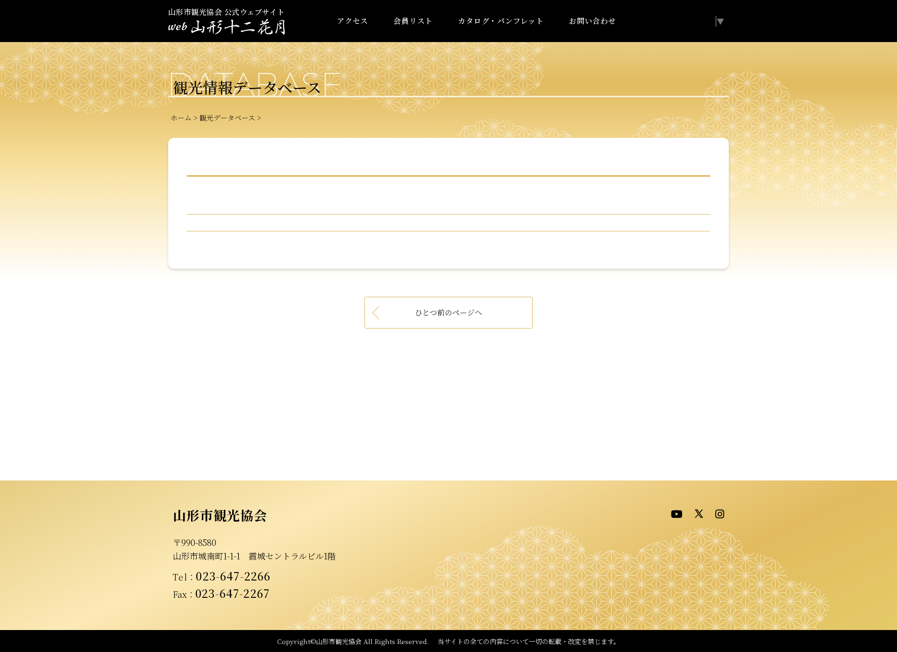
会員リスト (413, 20)
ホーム (181, 117)
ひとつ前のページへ (448, 312)
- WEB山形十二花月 (226, 27)
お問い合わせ (592, 20)
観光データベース (227, 117)
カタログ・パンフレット (501, 20)
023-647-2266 (233, 576)
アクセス (352, 20)
